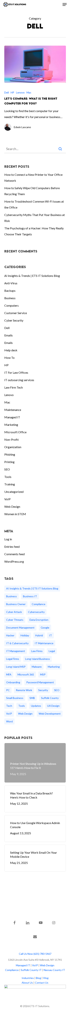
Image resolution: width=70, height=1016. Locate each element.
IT (50, 635)
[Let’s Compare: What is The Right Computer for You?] (35, 64)
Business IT (30, 596)
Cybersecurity (36, 611)
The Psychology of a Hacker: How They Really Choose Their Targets (34, 231)
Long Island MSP (16, 666)
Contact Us (41, 982)
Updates (36, 705)
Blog (38, 978)
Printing (9, 462)
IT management (15, 651)
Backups (9, 290)
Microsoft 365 (26, 674)
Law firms (37, 651)
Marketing (11, 424)
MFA (8, 674)
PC (8, 690)
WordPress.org (14, 561)
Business (9, 298)
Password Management (40, 682)
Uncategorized (14, 491)
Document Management (20, 627)
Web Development (50, 713)
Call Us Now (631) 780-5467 (35, 953)
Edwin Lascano (22, 127)
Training (9, 484)
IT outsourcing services (19, 380)
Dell (6, 92)
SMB (32, 697)
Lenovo (20, 92)
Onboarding (13, 682)
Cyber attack (14, 611)
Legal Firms (12, 658)
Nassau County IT (54, 970)
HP (12, 92)
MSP (43, 674)
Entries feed (12, 546)
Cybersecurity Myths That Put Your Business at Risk (34, 217)
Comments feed (14, 554)
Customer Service (15, 313)
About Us (27, 982)
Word (9, 721)
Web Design (12, 506)
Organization (12, 447)
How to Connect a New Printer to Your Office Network (33, 177)
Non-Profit (11, 439)
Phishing (9, 454)
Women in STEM (15, 514)
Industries (28, 978)
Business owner (16, 604)
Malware (37, 666)
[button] (65, 4)
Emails (8, 335)
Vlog (46, 978)
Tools (7, 476)
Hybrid (39, 635)
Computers (11, 305)
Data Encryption (38, 619)
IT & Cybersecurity (17, 643)
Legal (52, 651)
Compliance (38, 604)
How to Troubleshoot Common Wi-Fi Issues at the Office (34, 204)
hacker (10, 635)
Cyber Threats (14, 619)
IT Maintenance (44, 643)
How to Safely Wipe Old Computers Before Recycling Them (32, 191)
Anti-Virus (10, 283)
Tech (9, 705)
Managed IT (12, 417)
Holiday (25, 635)
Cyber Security (13, 320)
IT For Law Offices (16, 372)
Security (43, 690)
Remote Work (24, 690)
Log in (8, 539)
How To (9, 357)
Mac (29, 92)
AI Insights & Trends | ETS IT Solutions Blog (32, 275)
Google (45, 627)
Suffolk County (50, 697)
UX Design (53, 705)
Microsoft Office (15, 432)
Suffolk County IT (31, 970)
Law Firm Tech (13, 387)
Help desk (10, 350)
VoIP (7, 499)
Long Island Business (37, 658)
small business (14, 697)
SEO (7, 469)
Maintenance (12, 409)
